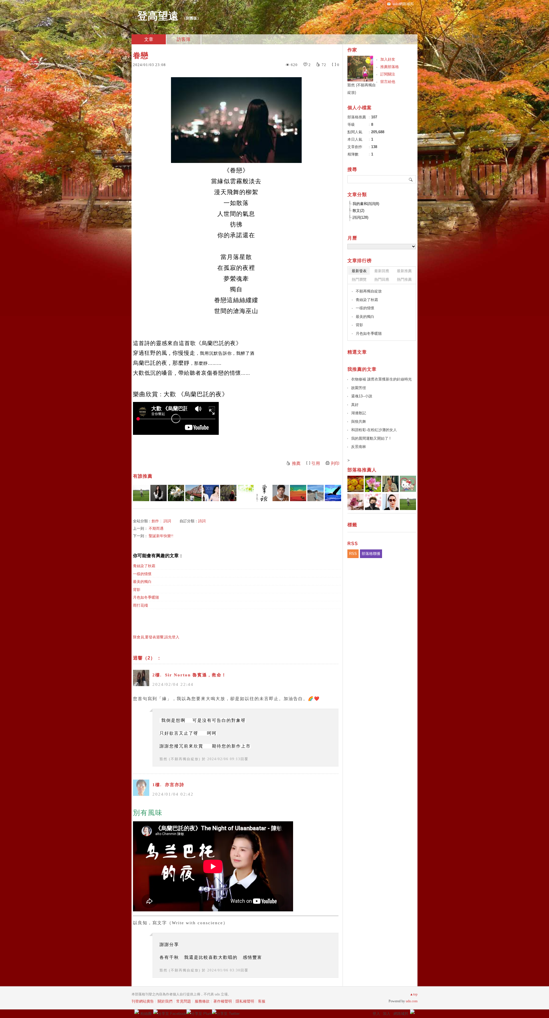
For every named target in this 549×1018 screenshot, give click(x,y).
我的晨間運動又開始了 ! (371, 438)
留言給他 (387, 81)
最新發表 (359, 271)
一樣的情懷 (142, 574)
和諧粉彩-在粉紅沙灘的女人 (374, 430)
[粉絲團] (136, 1011)
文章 (148, 39)
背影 (136, 589)
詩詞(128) (360, 217)
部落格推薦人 (362, 469)
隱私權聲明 (245, 1001)
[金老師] (211, 493)
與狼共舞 (358, 421)
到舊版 (191, 18)
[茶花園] (246, 493)
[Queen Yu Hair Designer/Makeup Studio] (158, 493)
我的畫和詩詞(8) (366, 204)
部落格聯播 (371, 553)
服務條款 (202, 1001)
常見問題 (183, 1001)
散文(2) (358, 210)
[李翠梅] (228, 493)
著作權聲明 (222, 1001)
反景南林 (358, 447)
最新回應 (381, 271)
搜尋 (411, 179)
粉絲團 (146, 1013)
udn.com (411, 1001)
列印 (335, 463)
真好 (355, 405)
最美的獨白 (142, 581)
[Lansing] (298, 493)
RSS (353, 553)
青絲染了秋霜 (144, 566)
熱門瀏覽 (359, 279)
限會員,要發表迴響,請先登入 (156, 637)
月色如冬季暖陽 (146, 597)
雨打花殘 (140, 605)
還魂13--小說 (361, 396)
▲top (413, 994)
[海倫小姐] (315, 493)
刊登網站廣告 (143, 1001)
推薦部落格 (389, 67)
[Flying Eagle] (333, 493)
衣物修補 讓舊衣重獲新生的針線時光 (381, 379)
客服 (261, 1001)
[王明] (141, 493)
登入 (376, 1013)
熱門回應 (381, 279)
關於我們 (165, 1001)
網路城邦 (400, 1013)
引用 (315, 463)
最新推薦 (404, 271)
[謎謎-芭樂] (263, 493)
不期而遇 (156, 528)
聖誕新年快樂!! (161, 536)
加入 (386, 1013)
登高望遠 (157, 16)
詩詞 (167, 521)
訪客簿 (183, 39)
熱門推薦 (404, 279)
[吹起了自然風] (193, 493)
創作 (155, 521)
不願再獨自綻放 (369, 291)
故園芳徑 (358, 388)
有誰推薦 (142, 476)
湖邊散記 (358, 413)
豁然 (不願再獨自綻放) (180, 759)
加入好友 (387, 59)
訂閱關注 (387, 74)
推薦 (296, 463)
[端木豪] (280, 493)
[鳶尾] (176, 493)
